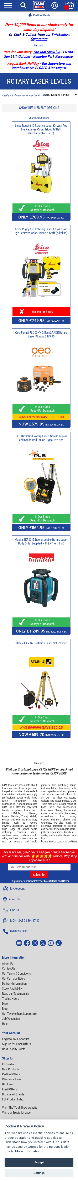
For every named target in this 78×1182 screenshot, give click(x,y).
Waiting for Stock (41, 312)
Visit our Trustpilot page (16, 1112)
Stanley (58, 810)
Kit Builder (8, 1064)
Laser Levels (33, 95)
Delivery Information (14, 983)
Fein (18, 819)
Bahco (67, 810)
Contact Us (8, 968)
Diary (5, 1004)
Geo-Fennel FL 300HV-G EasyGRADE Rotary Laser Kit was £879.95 (41, 334)
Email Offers (9, 1089)
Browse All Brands (13, 1094)
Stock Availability (12, 988)
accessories (8, 803)
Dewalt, (33, 813)
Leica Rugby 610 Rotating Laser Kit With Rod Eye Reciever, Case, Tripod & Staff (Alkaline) (41, 231)
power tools (23, 797)
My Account (17, 889)
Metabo (15, 816)
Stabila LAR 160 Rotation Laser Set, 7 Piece (41, 643)
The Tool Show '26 (46, 52)
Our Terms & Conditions (16, 973)
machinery (20, 800)
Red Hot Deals (41, 15)
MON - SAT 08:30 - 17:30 (24, 921)
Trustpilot (39, 45)
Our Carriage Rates (13, 978)
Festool (6, 819)
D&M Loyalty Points (13, 1049)
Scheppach (17, 825)
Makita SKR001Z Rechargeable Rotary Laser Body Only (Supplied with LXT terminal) (41, 541)
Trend (24, 816)
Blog (4, 1009)
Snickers (53, 841)
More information (28, 1151)
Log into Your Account (15, 1039)
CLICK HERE (47, 769)
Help (4, 1024)
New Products (10, 1069)
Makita (16, 813)
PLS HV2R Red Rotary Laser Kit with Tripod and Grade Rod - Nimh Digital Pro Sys (41, 438)
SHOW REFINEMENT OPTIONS (39, 108)
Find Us (14, 910)
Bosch (5, 816)
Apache (63, 841)
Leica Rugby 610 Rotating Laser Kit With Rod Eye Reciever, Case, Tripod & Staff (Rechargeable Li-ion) (41, 129)
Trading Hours (10, 999)
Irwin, (50, 810)
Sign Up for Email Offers (16, 1044)
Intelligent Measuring (13, 95)
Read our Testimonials (15, 993)
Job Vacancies (11, 1019)
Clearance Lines (11, 1079)
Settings (39, 1172)
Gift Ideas (8, 1084)
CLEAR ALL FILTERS (39, 117)
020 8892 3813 (18, 931)
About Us (14, 899)
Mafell (33, 816)
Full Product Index (13, 1099)
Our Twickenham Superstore (19, 1014)
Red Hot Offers (11, 1074)
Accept (39, 1162)
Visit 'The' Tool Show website (19, 1107)
